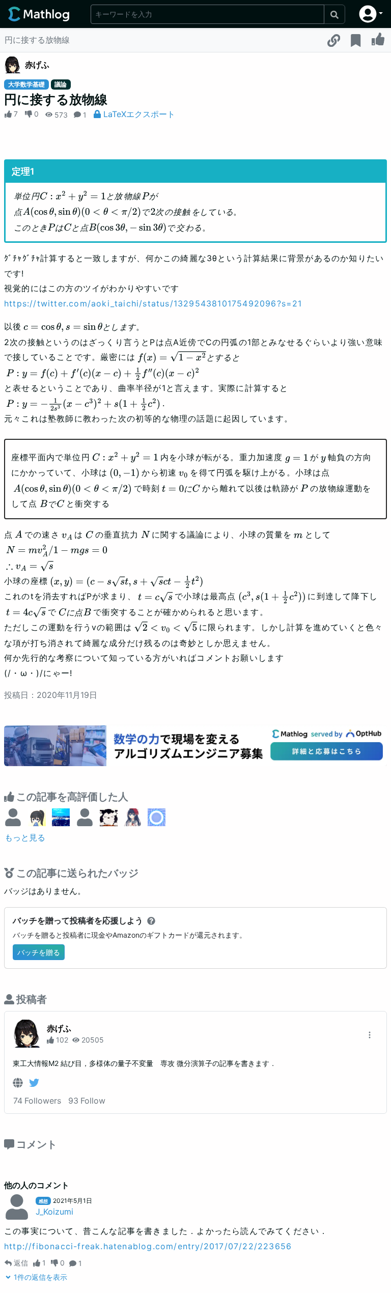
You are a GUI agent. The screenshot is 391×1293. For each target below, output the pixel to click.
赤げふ (37, 65)
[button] (371, 14)
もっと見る (25, 837)
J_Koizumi (54, 1211)
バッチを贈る (38, 952)
